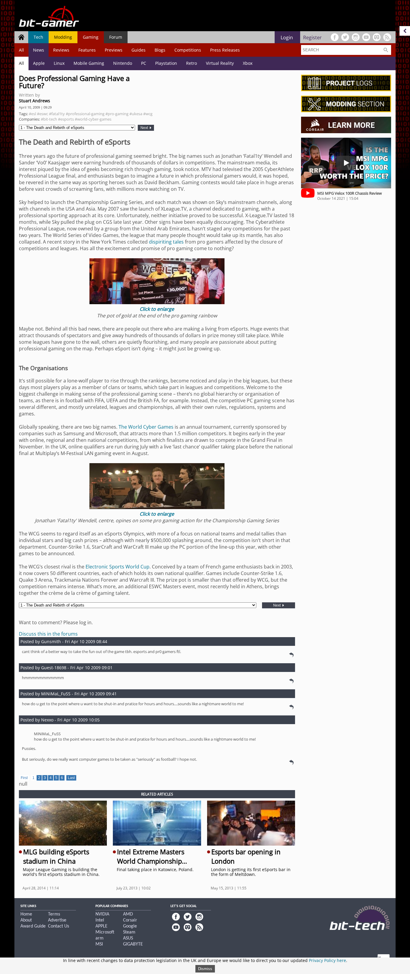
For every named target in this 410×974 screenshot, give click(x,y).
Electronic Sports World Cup (117, 566)
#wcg (147, 113)
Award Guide (33, 926)
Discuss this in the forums (48, 634)
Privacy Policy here (327, 960)
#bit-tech (49, 119)
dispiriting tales (166, 241)
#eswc (42, 113)
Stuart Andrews (34, 100)
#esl (32, 113)
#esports (66, 119)
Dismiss (205, 969)
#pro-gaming (116, 113)
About (26, 920)
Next (144, 128)
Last (71, 778)
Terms (54, 914)
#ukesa (135, 113)
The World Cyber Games (146, 427)
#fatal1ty (57, 113)
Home (26, 914)
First (24, 778)
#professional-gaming (85, 113)
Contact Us (58, 926)
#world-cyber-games (93, 119)
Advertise (57, 920)
